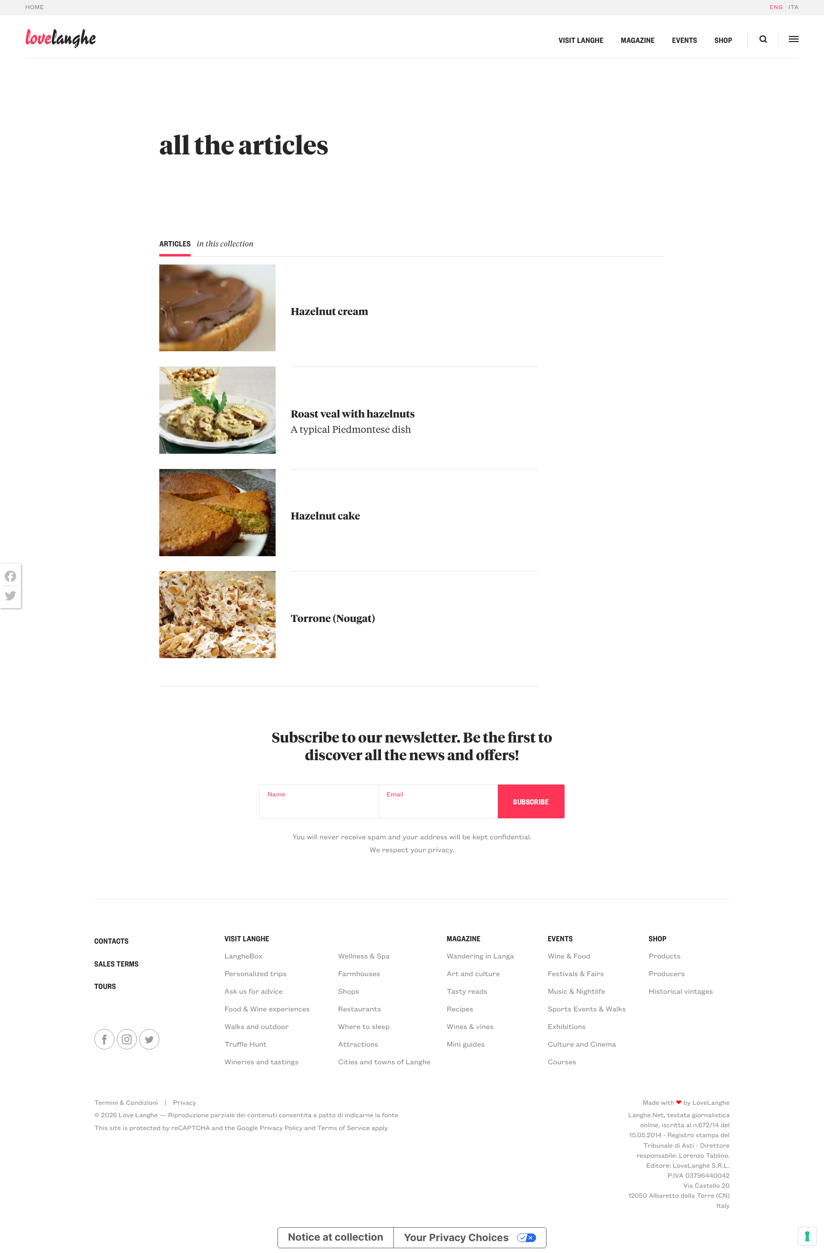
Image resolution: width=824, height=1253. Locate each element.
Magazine (638, 40)
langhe (60, 39)
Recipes (460, 1008)
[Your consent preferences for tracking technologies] (807, 1236)
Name (276, 793)
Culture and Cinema (582, 1044)
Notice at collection (335, 1237)
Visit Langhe (581, 40)
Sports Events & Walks (587, 1008)
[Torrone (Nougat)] (217, 614)
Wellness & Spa (364, 955)
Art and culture (473, 973)
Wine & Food (569, 955)
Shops (348, 991)
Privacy (184, 1102)
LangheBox (244, 955)
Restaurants (359, 1008)
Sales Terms (116, 963)
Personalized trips (256, 973)
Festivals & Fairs (576, 973)
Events (684, 40)
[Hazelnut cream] (217, 308)
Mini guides (466, 1044)
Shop (723, 40)
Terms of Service (343, 1127)
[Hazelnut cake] (217, 512)
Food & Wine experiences (267, 1008)
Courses (562, 1061)
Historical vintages (681, 991)
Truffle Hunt (246, 1044)
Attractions (358, 1044)
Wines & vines (470, 1026)
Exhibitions (567, 1026)
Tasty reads (467, 991)
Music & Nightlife (576, 991)
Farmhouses (359, 973)
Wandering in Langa (480, 955)
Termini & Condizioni (126, 1102)
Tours (105, 986)
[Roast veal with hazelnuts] (217, 410)
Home (34, 7)
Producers (667, 973)
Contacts (111, 941)
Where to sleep (364, 1026)
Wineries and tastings (262, 1061)
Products (665, 955)
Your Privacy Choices (456, 1237)
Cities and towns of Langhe (384, 1061)
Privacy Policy (281, 1127)
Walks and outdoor (257, 1026)
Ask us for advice (254, 991)
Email (395, 793)
